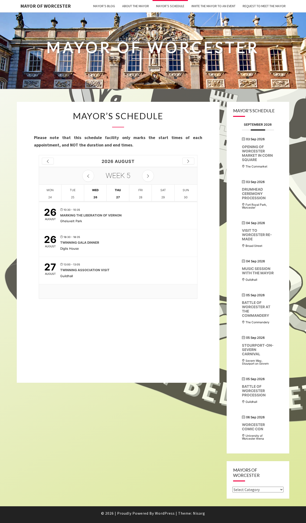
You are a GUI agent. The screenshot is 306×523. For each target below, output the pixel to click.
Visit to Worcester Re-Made (257, 234)
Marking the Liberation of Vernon (91, 215)
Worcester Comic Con (253, 426)
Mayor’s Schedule (170, 6)
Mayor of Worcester (45, 6)
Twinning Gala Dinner (79, 242)
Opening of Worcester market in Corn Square (257, 153)
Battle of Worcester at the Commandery (256, 309)
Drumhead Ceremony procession (254, 193)
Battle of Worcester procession (254, 390)
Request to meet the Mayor (264, 6)
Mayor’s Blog (104, 6)
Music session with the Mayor (258, 270)
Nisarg (199, 513)
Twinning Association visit (84, 270)
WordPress (165, 513)
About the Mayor (135, 6)
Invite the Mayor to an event (213, 6)
